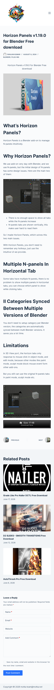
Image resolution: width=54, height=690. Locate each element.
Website (9, 629)
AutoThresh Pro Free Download (19, 579)
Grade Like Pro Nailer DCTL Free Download (25, 495)
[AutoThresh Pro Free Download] (27, 561)
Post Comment (13, 673)
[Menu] (49, 13)
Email (8, 620)
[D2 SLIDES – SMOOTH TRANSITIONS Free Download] (27, 518)
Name (8, 612)
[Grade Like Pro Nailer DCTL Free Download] (27, 477)
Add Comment (12, 638)
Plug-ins (15, 57)
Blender (6, 57)
